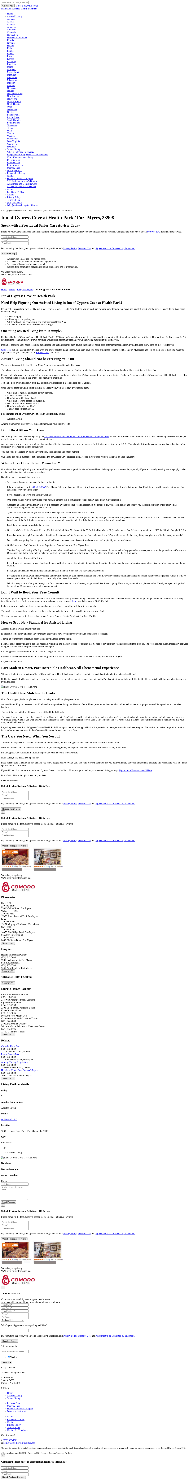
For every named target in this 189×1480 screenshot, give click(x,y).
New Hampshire (14, 93)
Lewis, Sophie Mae (10, 1054)
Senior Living (13, 149)
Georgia (11, 43)
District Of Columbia (17, 37)
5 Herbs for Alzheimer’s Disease (22, 181)
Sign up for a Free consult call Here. (135, 770)
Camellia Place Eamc (11, 1046)
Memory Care (13, 168)
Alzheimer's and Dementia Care (22, 184)
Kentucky (11, 61)
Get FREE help (8, 254)
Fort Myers (27, 289)
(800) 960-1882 (14, 202)
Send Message (8, 1202)
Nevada (10, 91)
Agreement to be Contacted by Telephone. (115, 248)
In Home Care (13, 160)
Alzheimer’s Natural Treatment (21, 186)
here (74, 601)
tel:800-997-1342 (9, 1119)
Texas (10, 128)
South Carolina (14, 120)
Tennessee (12, 125)
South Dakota (13, 122)
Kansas (10, 59)
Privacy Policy (14, 197)
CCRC (10, 176)
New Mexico (13, 96)
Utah (9, 130)
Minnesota (12, 77)
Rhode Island (13, 117)
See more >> (8, 943)
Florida (10, 40)
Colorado (11, 32)
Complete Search (9, 1341)
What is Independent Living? (20, 152)
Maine (10, 67)
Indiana (10, 53)
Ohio (9, 106)
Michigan (11, 75)
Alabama (11, 19)
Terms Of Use (13, 200)
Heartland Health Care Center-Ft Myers (19, 1070)
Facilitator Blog (15, 192)
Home (10, 13)
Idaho (9, 48)
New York (12, 98)
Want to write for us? (17, 1411)
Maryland (11, 69)
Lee (19, 289)
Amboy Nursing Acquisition (14, 1062)
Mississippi (12, 80)
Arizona (11, 24)
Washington (12, 138)
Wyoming (11, 146)
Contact (10, 194)
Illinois (10, 51)
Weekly (13, 1357)
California (11, 29)
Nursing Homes (14, 170)
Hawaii (10, 45)
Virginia (11, 136)
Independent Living (16, 173)
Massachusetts (13, 72)
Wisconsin (12, 144)
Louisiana (11, 64)
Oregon (10, 112)
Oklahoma (12, 109)
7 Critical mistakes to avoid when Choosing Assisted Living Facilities (76, 436)
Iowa (9, 56)
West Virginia (13, 141)
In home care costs (15, 165)
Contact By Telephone (17, 1430)
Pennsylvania (13, 114)
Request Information (11, 809)
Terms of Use (84, 248)
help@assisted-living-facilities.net (22, 205)
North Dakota (13, 104)
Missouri (11, 83)
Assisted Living (14, 16)
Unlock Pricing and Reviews (14, 846)
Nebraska (11, 88)
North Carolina (14, 101)
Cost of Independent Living (20, 157)
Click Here (6, 350)
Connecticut (12, 35)
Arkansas (11, 27)
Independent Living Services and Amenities (27, 154)
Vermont (11, 133)
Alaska (10, 21)
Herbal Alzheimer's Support (20, 178)
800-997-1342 (154, 231)
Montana (11, 85)
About (10, 189)
